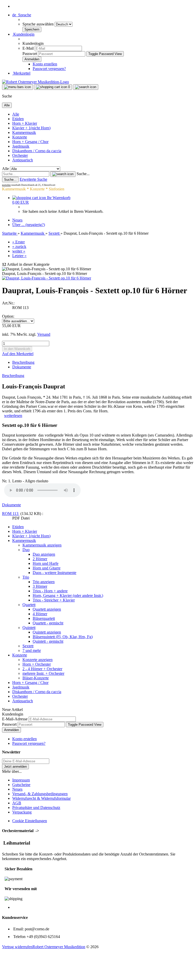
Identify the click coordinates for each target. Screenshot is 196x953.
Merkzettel (21, 73)
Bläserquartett (44, 618)
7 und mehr (31, 650)
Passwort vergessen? (49, 68)
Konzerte (19, 137)
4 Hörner (40, 614)
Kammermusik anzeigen (42, 545)
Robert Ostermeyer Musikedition (58, 947)
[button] (21, 15)
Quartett (28, 604)
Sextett (27, 646)
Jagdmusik (20, 146)
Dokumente (21, 367)
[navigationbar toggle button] (17, 87)
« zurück (19, 246)
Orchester (20, 155)
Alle (15, 114)
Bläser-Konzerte (35, 678)
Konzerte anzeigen (37, 659)
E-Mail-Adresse (15, 719)
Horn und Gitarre (46, 568)
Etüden (18, 119)
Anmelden (11, 730)
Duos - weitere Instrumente (54, 572)
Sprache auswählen (38, 24)
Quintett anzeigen (47, 632)
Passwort (29, 53)
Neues (17, 220)
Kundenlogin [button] (23, 34)
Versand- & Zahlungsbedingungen (40, 794)
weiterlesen (13, 415)
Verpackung (22, 812)
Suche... (83, 174)
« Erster (18, 242)
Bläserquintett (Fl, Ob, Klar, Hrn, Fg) (63, 637)
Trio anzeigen (44, 582)
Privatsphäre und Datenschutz (36, 807)
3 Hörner (40, 586)
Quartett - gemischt (48, 623)
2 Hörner (40, 559)
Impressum (21, 780)
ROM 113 (10, 513)
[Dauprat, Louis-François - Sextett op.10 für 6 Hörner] (46, 278)
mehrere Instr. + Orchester (43, 673)
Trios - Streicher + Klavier (54, 600)
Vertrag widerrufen (17, 947)
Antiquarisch (22, 160)
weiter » (18, 251)
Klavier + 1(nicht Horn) (31, 128)
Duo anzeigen (44, 554)
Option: (8, 316)
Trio (25, 577)
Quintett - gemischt (48, 641)
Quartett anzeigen (47, 609)
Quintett (28, 627)
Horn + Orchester (36, 664)
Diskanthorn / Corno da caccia (36, 151)
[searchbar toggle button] (85, 87)
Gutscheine (21, 784)
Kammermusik (24, 132)
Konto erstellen (45, 64)
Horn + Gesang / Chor (30, 141)
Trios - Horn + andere (50, 591)
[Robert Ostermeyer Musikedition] (35, 82)
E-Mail (28, 48)
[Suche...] (63, 174)
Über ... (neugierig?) (28, 224)
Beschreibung (23, 362)
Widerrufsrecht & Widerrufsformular (41, 798)
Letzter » (19, 256)
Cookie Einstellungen (29, 821)
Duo (26, 550)
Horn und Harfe (45, 563)
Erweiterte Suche (33, 179)
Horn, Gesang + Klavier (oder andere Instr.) (68, 595)
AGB (16, 803)
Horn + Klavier (24, 123)
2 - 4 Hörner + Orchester (42, 669)
